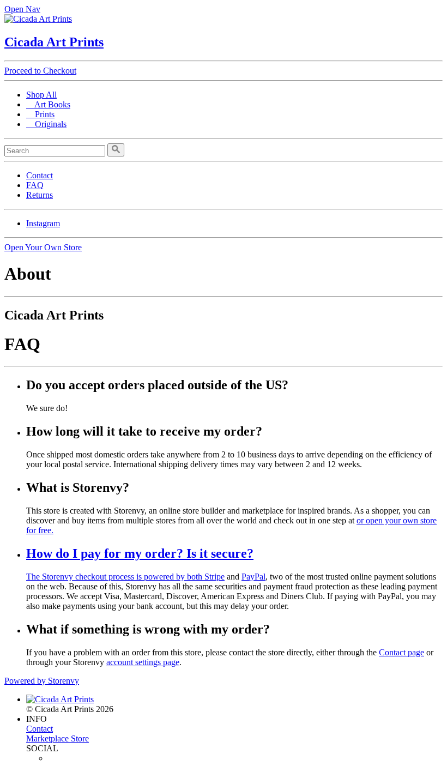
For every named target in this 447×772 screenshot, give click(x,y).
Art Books (48, 104)
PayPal (253, 576)
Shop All (41, 94)
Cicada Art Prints (54, 42)
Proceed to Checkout (40, 70)
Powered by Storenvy (41, 680)
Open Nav (22, 9)
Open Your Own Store (43, 247)
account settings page (142, 662)
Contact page (401, 652)
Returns (39, 195)
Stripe (214, 576)
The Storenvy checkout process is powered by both (115, 576)
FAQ (35, 185)
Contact (39, 175)
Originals (46, 124)
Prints (40, 114)
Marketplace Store (57, 738)
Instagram (43, 223)
